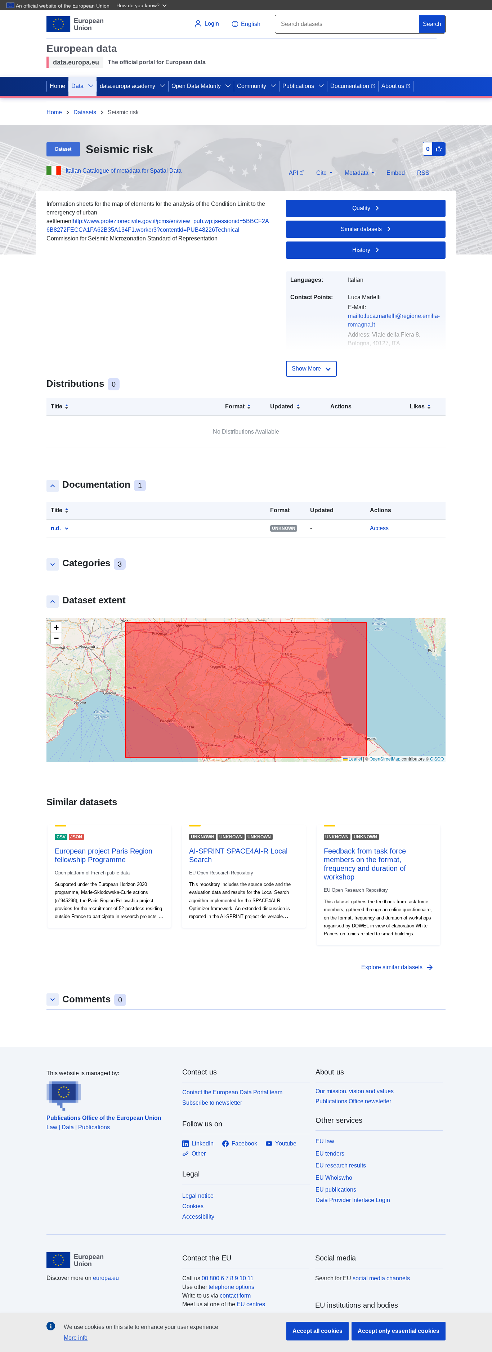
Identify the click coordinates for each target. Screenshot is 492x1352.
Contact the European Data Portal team (232, 1092)
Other (199, 1154)
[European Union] (110, 1260)
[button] (142, 5)
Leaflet (355, 758)
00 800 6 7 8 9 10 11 (228, 1278)
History (361, 250)
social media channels (381, 1278)
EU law (325, 1141)
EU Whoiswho (334, 1178)
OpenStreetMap (385, 758)
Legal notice (198, 1196)
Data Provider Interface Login (353, 1200)
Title (56, 406)
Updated (282, 406)
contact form (235, 1296)
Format (235, 406)
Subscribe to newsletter (212, 1103)
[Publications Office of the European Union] (110, 1094)
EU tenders (330, 1154)
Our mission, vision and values (355, 1091)
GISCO (437, 758)
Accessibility (198, 1217)
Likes (417, 406)
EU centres (251, 1304)
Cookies (192, 1206)
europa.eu (106, 1278)
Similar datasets (361, 229)
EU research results (341, 1165)
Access (379, 528)
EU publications (336, 1190)
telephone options (231, 1287)
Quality (361, 208)
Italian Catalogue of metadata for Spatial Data (124, 171)
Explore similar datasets (397, 967)
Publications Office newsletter (353, 1101)
